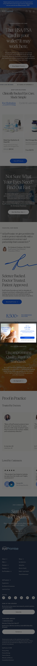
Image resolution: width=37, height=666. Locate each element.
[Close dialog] (35, 324)
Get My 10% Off (27, 337)
